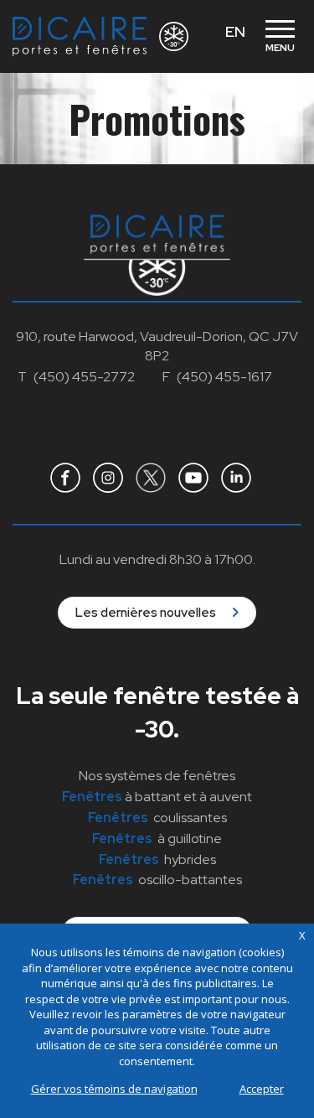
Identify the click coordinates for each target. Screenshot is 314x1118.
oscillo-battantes (157, 879)
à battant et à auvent (157, 796)
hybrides (157, 859)
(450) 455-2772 (84, 377)
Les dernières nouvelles (147, 612)
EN (235, 31)
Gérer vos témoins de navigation (114, 1088)
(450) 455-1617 (224, 377)
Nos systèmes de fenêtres (157, 775)
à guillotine (157, 838)
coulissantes (157, 817)
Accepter (261, 1088)
